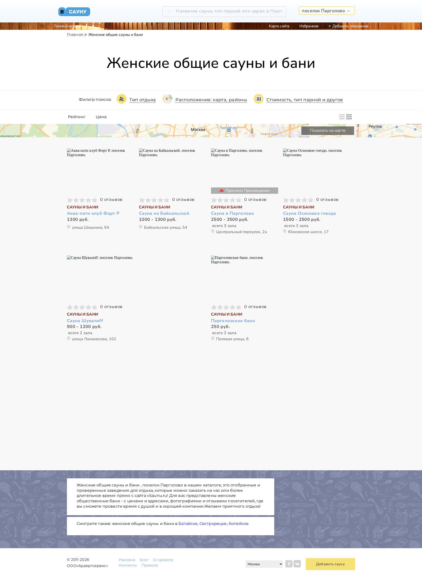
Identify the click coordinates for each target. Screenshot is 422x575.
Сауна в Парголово (232, 213)
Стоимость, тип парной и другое (304, 100)
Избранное (309, 26)
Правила (149, 565)
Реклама (127, 559)
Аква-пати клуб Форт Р (93, 213)
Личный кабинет (67, 26)
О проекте (163, 559)
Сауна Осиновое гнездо (309, 213)
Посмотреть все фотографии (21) (244, 170)
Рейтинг (76, 117)
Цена (101, 117)
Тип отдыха (142, 100)
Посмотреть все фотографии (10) (172, 170)
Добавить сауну (330, 564)
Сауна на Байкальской (164, 213)
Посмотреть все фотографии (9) (100, 170)
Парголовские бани (233, 320)
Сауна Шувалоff (85, 320)
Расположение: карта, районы (211, 100)
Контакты (128, 565)
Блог (144, 559)
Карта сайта (279, 26)
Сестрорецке (213, 523)
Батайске (188, 523)
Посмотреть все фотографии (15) (316, 170)
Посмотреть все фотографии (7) (100, 278)
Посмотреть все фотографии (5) (244, 278)
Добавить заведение (350, 26)
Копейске (239, 523)
